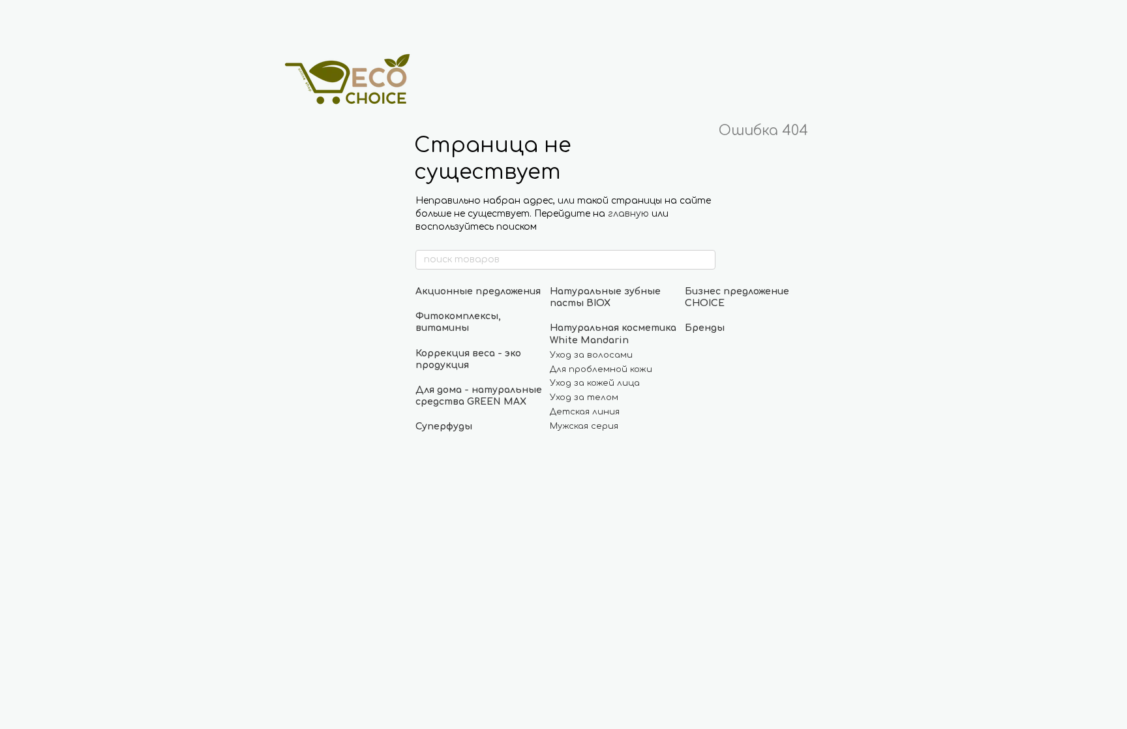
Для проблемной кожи (601, 369)
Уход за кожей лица (595, 383)
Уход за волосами (591, 355)
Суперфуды (443, 426)
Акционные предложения (478, 291)
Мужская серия (584, 426)
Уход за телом (584, 397)
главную (628, 214)
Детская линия (585, 411)
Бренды (705, 328)
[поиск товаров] (705, 260)
